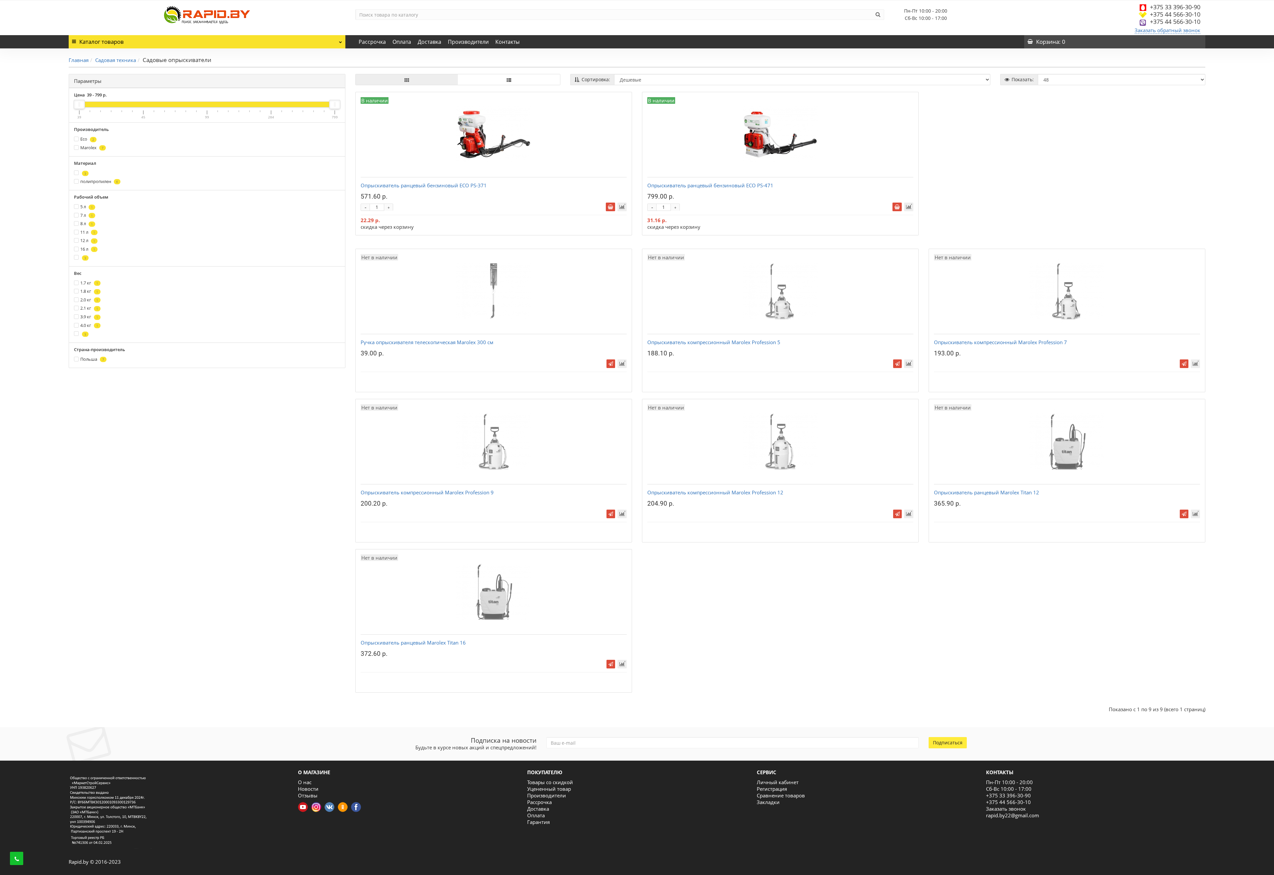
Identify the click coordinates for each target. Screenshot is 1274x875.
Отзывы (308, 795)
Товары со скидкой (550, 782)
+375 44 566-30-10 (1175, 14)
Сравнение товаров (781, 795)
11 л (87, 232)
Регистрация (772, 788)
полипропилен (99, 181)
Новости (308, 788)
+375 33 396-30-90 (1175, 7)
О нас (305, 782)
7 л (86, 215)
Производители (468, 41)
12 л (87, 240)
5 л (86, 207)
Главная (79, 60)
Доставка (429, 41)
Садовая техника (115, 60)
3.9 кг (89, 317)
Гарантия (538, 822)
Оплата (401, 41)
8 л (86, 223)
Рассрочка (372, 41)
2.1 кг (89, 308)
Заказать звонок (1006, 808)
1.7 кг (89, 283)
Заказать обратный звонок (1167, 30)
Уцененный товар (549, 788)
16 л (87, 249)
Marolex (92, 148)
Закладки (768, 802)
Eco (87, 139)
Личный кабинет (778, 782)
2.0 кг (89, 300)
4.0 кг (89, 325)
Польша (92, 359)
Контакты (507, 41)
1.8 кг (89, 291)
